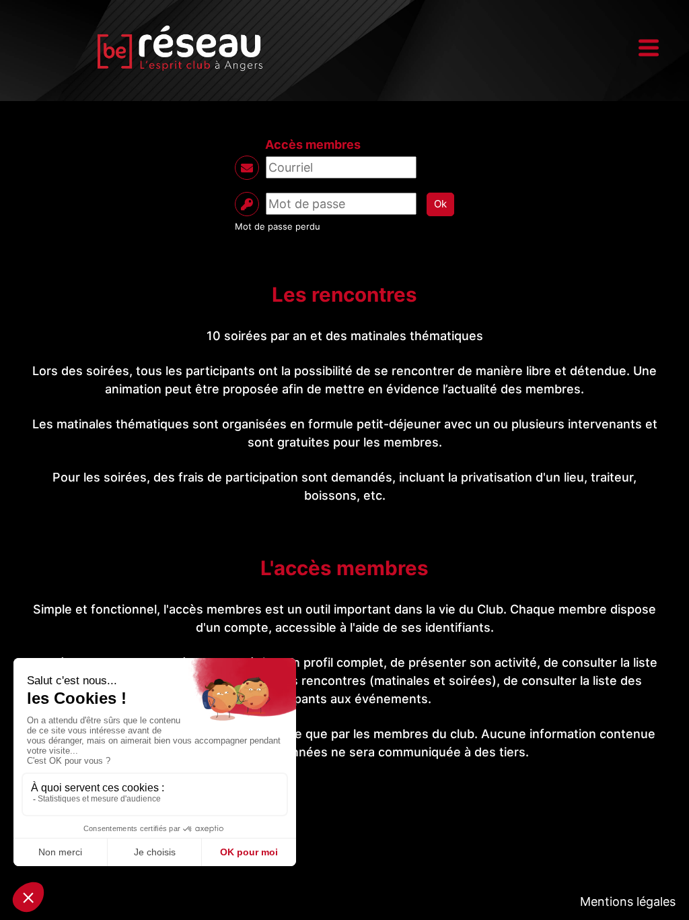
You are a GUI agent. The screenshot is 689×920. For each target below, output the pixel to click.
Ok (440, 203)
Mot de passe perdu (277, 226)
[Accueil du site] (180, 48)
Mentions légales (628, 901)
